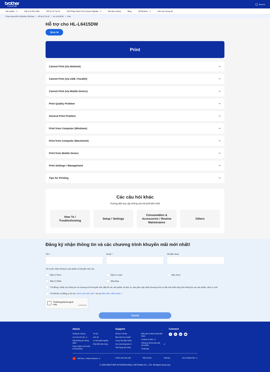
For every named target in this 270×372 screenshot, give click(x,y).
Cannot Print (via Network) (65, 66)
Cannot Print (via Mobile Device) (68, 91)
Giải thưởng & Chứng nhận (80, 342)
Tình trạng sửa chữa (123, 347)
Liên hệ (96, 337)
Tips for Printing (58, 178)
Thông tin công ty (79, 334)
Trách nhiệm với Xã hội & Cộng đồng (81, 347)
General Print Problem (62, 116)
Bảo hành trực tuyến (123, 337)
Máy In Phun (55, 275)
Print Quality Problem (62, 103)
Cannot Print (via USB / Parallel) (68, 78)
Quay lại (54, 32)
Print (69, 16)
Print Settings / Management (66, 165)
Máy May (115, 281)
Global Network (92, 358)
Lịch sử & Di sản (78, 337)
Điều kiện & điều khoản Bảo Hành (152, 335)
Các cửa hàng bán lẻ (123, 344)
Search (262, 4)
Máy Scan (176, 275)
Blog (129, 11)
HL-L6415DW (58, 16)
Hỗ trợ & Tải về (53, 11)
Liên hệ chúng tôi (165, 11)
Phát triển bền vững (100, 344)
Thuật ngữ (145, 349)
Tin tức (95, 334)
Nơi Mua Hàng (114, 11)
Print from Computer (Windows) (68, 128)
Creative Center (147, 339)
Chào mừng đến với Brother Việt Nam (19, 16)
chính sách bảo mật (85, 293)
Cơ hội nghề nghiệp (100, 341)
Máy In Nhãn (55, 281)
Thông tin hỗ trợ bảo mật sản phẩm (150, 344)
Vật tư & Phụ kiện (32, 11)
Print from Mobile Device (64, 153)
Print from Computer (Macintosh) (69, 140)
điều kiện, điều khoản (111, 293)
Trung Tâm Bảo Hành (123, 341)
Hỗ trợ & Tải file (121, 334)
